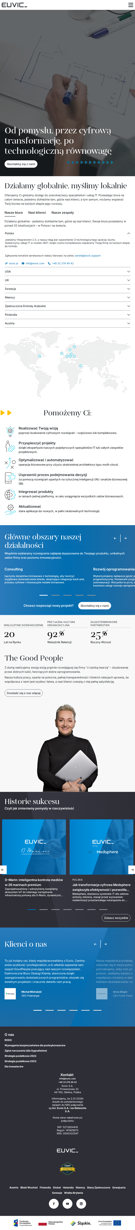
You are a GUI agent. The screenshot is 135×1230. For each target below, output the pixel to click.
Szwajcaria (119, 1187)
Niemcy (80, 1187)
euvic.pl (13, 263)
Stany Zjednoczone (98, 1187)
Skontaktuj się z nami (21, 164)
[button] (67, 233)
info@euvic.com (35, 263)
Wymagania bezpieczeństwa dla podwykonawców (35, 1045)
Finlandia (45, 1187)
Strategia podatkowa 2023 (20, 1061)
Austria (13, 1187)
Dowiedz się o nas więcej (23, 693)
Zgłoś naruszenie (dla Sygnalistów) (26, 1050)
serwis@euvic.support (88, 255)
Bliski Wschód (29, 1187)
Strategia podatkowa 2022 (20, 1055)
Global (57, 1187)
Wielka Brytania (73, 1192)
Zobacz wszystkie (116, 918)
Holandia (68, 1187)
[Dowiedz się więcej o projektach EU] (23, 1223)
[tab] (14, 212)
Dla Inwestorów (14, 1066)
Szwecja (57, 1192)
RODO (8, 1040)
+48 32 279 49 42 (63, 263)
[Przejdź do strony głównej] (67, 1150)
